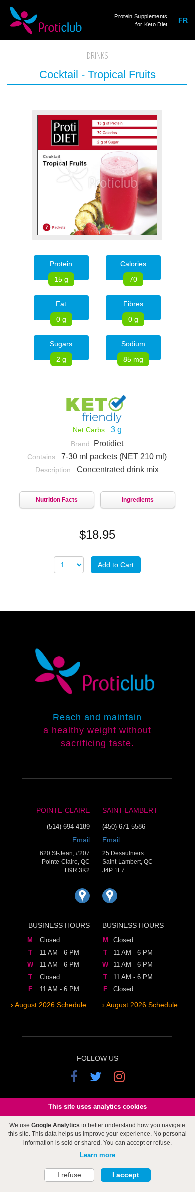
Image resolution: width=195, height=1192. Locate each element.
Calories (133, 270)
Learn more (98, 1155)
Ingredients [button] (138, 499)
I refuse (70, 1175)
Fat (61, 310)
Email (81, 840)
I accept (126, 1175)
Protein (61, 270)
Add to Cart (116, 565)
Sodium (134, 350)
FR (183, 20)
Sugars (61, 350)
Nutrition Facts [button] (57, 499)
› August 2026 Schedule (48, 1005)
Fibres (134, 310)
